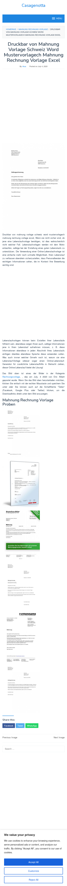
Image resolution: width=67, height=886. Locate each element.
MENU (59, 18)
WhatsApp (32, 725)
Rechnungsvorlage (11, 376)
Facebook (8, 725)
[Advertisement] (33, 107)
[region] (33, 858)
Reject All (33, 879)
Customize (33, 870)
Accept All (33, 862)
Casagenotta (33, 5)
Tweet (20, 725)
